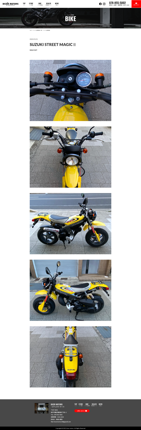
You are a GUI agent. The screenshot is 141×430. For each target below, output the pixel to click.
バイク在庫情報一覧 (37, 30)
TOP (31, 30)
